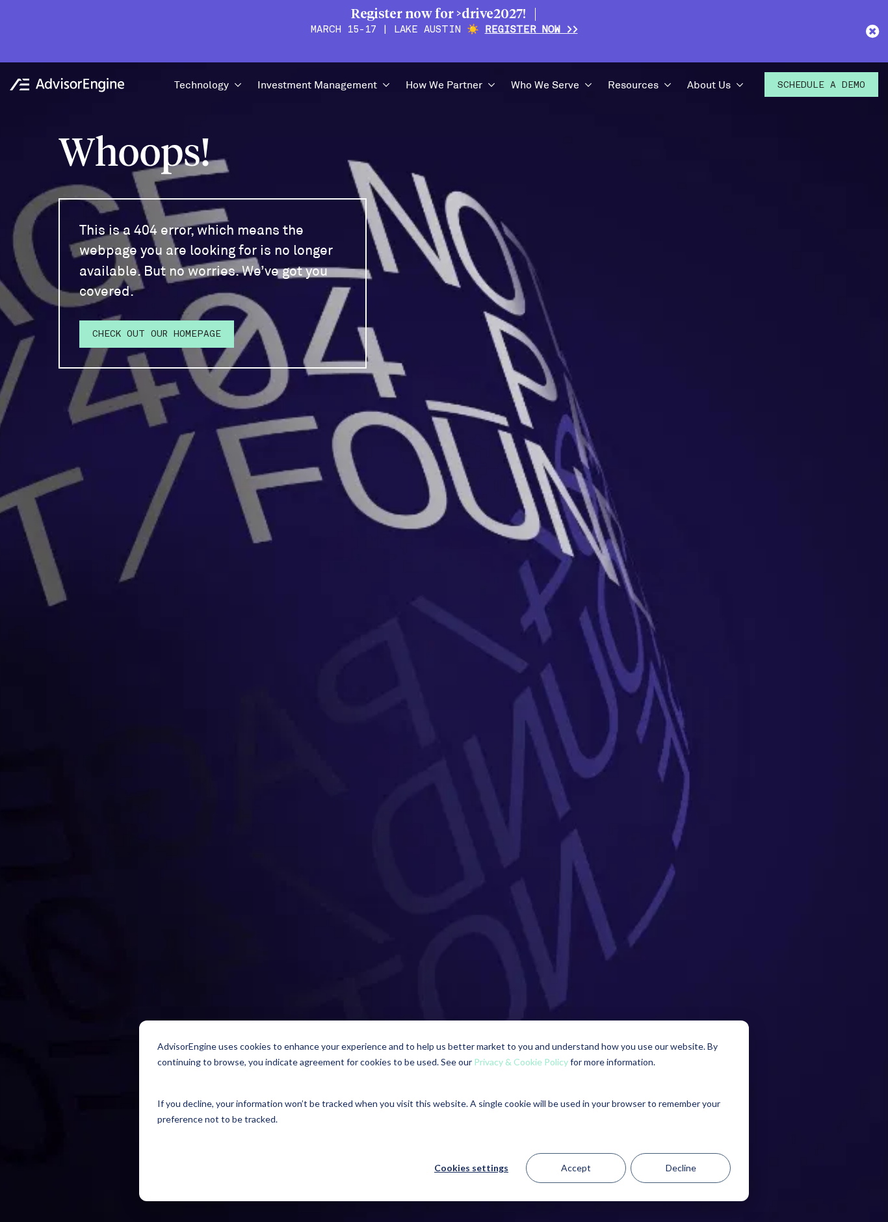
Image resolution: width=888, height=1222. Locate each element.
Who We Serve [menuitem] (545, 84)
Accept (576, 1167)
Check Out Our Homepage (156, 334)
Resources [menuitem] (633, 84)
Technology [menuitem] (201, 84)
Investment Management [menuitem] (317, 84)
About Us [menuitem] (709, 84)
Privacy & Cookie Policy (521, 1061)
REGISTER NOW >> (531, 30)
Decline (681, 1167)
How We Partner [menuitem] (444, 84)
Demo (821, 85)
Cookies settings (471, 1167)
